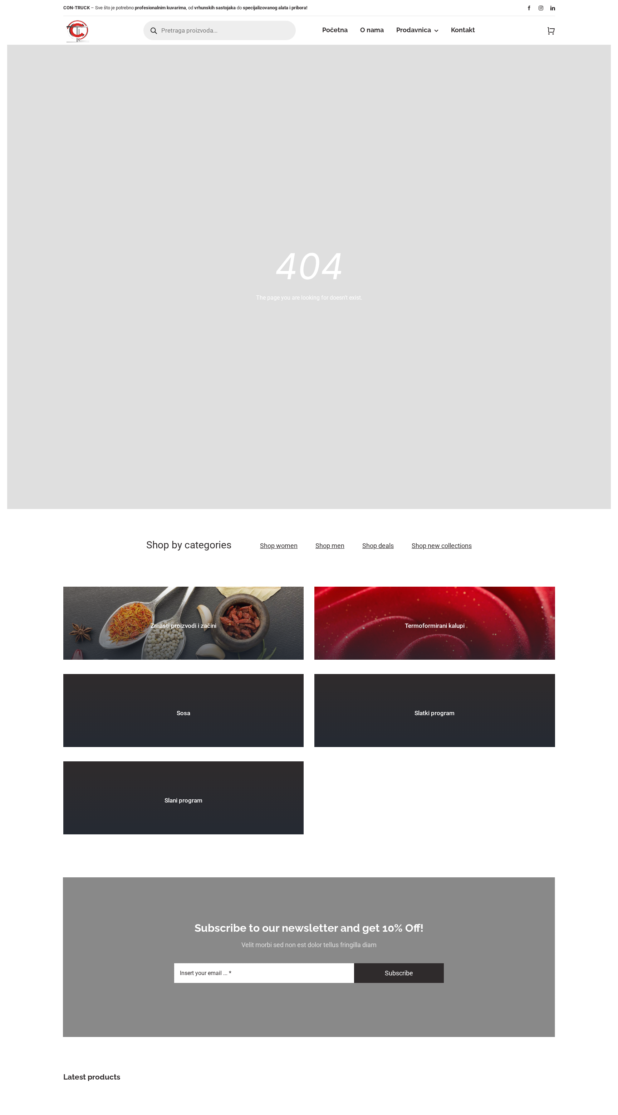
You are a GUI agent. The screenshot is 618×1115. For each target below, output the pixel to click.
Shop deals (378, 545)
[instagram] (541, 8)
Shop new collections (442, 545)
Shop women (279, 545)
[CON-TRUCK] (77, 18)
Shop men (329, 545)
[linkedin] (552, 8)
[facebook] (529, 8)
